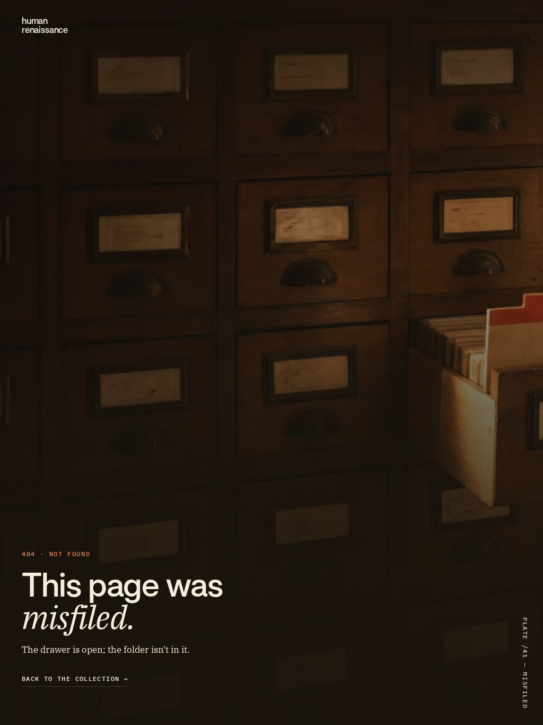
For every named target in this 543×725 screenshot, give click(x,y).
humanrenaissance (45, 25)
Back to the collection (75, 679)
